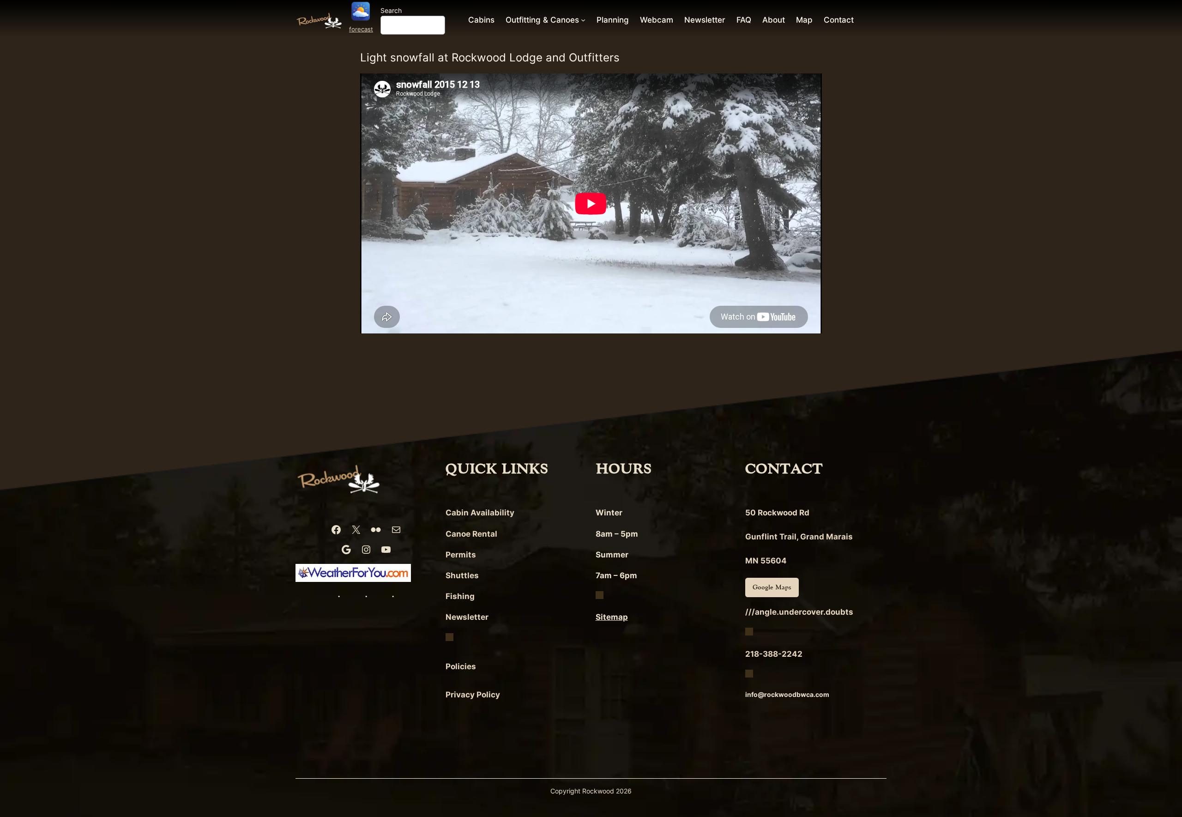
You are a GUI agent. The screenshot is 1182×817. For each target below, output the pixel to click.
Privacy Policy (473, 694)
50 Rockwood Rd (777, 512)
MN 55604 (766, 560)
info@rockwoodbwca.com (787, 694)
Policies (461, 666)
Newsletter (467, 617)
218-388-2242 (773, 654)
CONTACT (784, 469)
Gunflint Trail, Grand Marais (799, 536)
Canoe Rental (471, 534)
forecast (361, 29)
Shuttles (462, 575)
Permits (461, 554)
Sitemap (612, 617)
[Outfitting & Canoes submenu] (583, 20)
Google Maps (772, 587)
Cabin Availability (480, 512)
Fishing (460, 596)
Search (391, 10)
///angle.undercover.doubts (799, 612)
